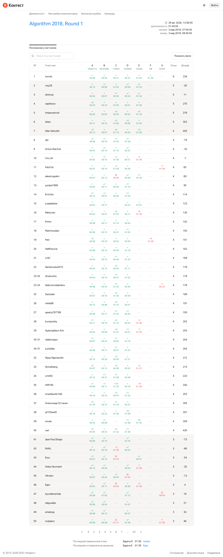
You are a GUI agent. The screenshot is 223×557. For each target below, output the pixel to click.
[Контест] (13, 5)
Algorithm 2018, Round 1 (56, 24)
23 (134, 531)
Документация (195, 552)
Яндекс (30, 552)
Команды (110, 13)
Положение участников (42, 47)
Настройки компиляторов (63, 13)
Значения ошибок (91, 13)
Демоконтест (37, 13)
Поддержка (213, 552)
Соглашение (177, 552)
